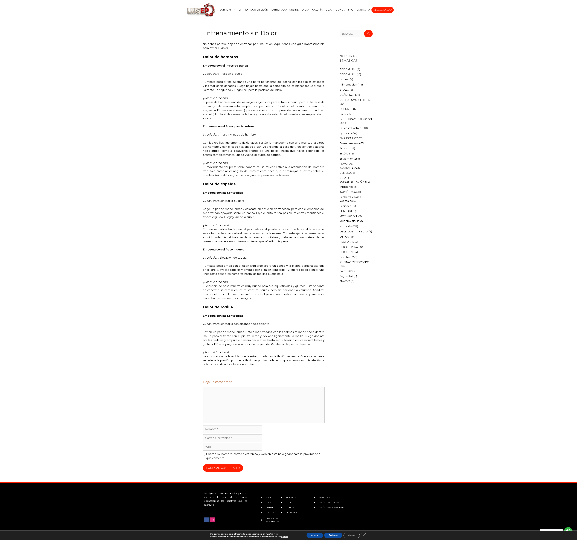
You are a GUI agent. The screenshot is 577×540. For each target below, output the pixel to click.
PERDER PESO (349, 246)
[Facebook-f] (206, 520)
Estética (345, 153)
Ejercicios (346, 133)
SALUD (344, 271)
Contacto (363, 9)
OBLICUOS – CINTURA (354, 231)
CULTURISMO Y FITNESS (355, 99)
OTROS (344, 236)
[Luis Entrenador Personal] (201, 10)
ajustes (284, 536)
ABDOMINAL (348, 69)
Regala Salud (382, 9)
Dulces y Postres (350, 128)
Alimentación (348, 84)
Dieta (305, 9)
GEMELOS (346, 172)
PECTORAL (347, 241)
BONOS (340, 9)
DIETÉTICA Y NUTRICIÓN (356, 119)
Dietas (344, 114)
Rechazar (333, 535)
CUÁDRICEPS (348, 94)
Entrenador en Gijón (253, 9)
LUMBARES (347, 211)
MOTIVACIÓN (348, 216)
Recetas (345, 257)
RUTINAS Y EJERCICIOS (354, 262)
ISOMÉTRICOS (349, 191)
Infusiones (346, 186)
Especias (345, 148)
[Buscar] (368, 33)
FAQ (350, 9)
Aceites (344, 79)
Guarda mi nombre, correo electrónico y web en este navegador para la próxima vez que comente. (263, 456)
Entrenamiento (350, 143)
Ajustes (351, 535)
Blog (329, 9)
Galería (317, 9)
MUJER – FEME (349, 221)
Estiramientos (349, 158)
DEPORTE (346, 108)
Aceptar (315, 535)
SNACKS (345, 281)
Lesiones (345, 205)
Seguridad (346, 276)
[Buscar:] (352, 33)
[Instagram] (212, 520)
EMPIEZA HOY (349, 138)
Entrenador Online (285, 9)
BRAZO (344, 89)
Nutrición (346, 226)
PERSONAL (347, 251)
